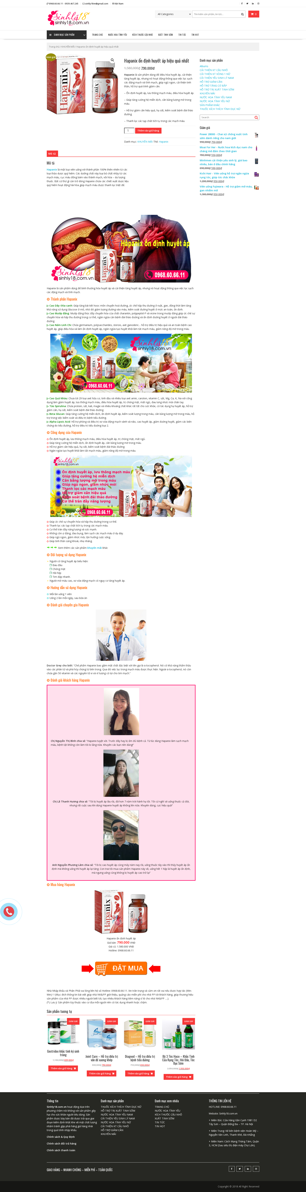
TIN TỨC (182, 34)
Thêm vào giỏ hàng (148, 130)
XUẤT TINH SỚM (165, 34)
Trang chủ (54, 46)
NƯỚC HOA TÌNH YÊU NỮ (215, 101)
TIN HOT (195, 34)
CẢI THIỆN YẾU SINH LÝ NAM (217, 78)
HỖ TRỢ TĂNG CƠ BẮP (213, 85)
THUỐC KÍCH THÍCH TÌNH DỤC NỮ (220, 109)
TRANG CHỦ (97, 34)
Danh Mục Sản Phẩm (64, 34)
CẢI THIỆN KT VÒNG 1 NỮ (215, 74)
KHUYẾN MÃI (68, 46)
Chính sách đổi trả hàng (61, 1143)
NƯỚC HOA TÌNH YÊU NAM (216, 97)
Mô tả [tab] (52, 153)
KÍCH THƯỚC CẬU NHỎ (142, 34)
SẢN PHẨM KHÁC (210, 105)
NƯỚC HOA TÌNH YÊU (117, 34)
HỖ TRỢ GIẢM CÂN (211, 81)
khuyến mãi (94, 547)
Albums (204, 66)
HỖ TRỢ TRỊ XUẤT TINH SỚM (217, 89)
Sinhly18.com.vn (228, 1113)
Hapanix (163, 141)
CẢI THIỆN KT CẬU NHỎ (214, 70)
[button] (112, 60)
